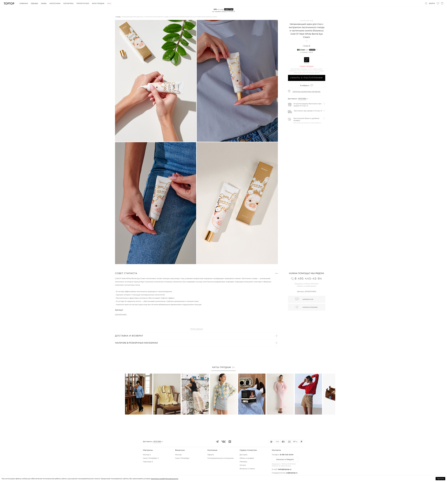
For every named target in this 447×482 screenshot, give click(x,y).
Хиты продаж (98, 3)
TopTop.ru (9, 3)
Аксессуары (54, 3)
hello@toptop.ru (284, 469)
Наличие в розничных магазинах (306, 91)
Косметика (68, 3)
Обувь (44, 3)
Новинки (23, 3)
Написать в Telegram (285, 459)
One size (306, 60)
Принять (440, 479)
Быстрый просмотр (138, 409)
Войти (432, 3)
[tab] (223, 368)
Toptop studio (82, 3)
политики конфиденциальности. (164, 479)
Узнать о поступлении (306, 78)
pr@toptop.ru (292, 473)
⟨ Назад (117, 17)
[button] (196, 273)
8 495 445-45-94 (286, 455)
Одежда (34, 3)
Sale (109, 3)
